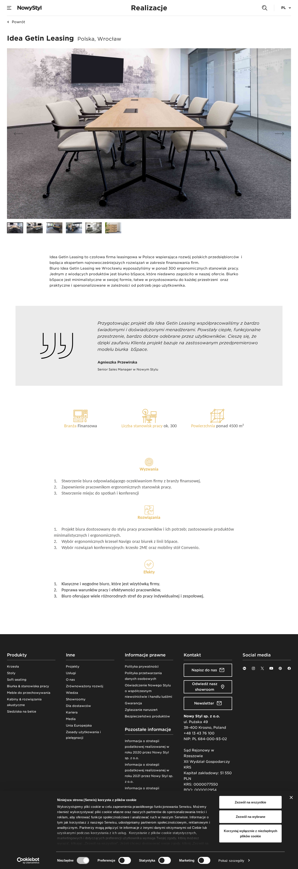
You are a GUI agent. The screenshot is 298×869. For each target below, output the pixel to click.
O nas (70, 679)
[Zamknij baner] (291, 797)
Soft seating (16, 679)
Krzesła (13, 666)
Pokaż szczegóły (231, 860)
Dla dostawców (78, 706)
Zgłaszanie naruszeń (141, 709)
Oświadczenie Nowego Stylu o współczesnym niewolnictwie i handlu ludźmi (148, 691)
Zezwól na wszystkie (250, 802)
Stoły (11, 673)
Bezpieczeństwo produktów (147, 716)
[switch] (124, 860)
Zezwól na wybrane (250, 816)
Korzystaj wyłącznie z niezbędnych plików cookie (250, 833)
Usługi (71, 673)
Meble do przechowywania (28, 692)
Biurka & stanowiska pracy (28, 686)
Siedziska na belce (21, 711)
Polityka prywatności (142, 666)
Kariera (72, 712)
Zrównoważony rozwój (84, 686)
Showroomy (76, 699)
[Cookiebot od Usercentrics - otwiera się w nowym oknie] (28, 860)
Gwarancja (133, 703)
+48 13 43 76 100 (199, 733)
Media (71, 719)
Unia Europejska (79, 725)
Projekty (72, 666)
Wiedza (72, 692)
